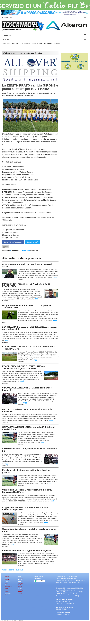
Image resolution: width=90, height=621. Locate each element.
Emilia (6, 583)
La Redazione (25, 250)
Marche (7, 595)
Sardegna (20, 583)
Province (9, 35)
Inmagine (67, 612)
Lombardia (8, 593)
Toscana (20, 586)
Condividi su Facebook (13, 242)
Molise (19, 576)
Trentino (20, 588)
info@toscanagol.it (67, 607)
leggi (55, 277)
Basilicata (7, 578)
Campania (7, 581)
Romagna (7, 584)
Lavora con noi (38, 576)
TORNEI (57, 43)
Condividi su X (32, 242)
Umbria (20, 591)
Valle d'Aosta (21, 579)
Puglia (19, 581)
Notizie (8, 39)
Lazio (6, 589)
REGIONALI (26, 43)
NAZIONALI (15, 43)
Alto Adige (20, 589)
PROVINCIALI (37, 43)
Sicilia (19, 584)
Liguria (7, 591)
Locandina (37, 578)
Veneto (20, 593)
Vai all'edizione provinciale (12, 570)
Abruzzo (7, 576)
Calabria (7, 579)
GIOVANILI (48, 43)
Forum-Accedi (10, 17)
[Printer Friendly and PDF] (5, 246)
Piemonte (20, 578)
